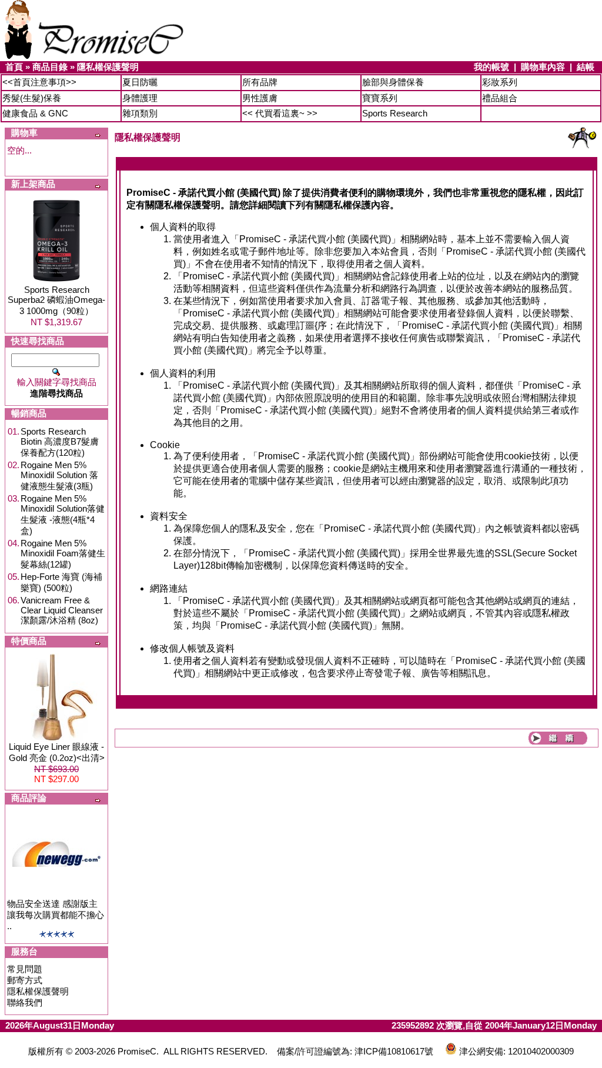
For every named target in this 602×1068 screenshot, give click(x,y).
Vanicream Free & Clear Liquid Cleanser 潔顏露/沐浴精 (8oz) (62, 610)
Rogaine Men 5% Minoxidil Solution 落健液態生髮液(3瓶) (59, 475)
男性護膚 (259, 98)
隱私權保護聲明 (108, 67)
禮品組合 (499, 98)
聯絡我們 (24, 1002)
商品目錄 (50, 67)
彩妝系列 (499, 82)
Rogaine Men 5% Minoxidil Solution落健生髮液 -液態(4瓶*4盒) (63, 514)
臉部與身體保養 (393, 82)
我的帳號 (491, 67)
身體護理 (140, 98)
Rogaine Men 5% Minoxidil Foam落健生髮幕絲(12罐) (63, 553)
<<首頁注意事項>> (39, 82)
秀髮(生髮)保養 (31, 98)
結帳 (585, 67)
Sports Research (394, 113)
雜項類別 (140, 113)
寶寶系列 (379, 98)
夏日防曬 (140, 82)
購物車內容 (543, 67)
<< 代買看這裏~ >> (279, 113)
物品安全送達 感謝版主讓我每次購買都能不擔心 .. (55, 915)
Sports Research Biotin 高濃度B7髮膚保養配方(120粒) (60, 442)
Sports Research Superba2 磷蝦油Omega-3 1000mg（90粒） (56, 300)
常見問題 (24, 969)
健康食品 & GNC (35, 113)
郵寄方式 (24, 980)
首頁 (14, 67)
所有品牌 (259, 82)
